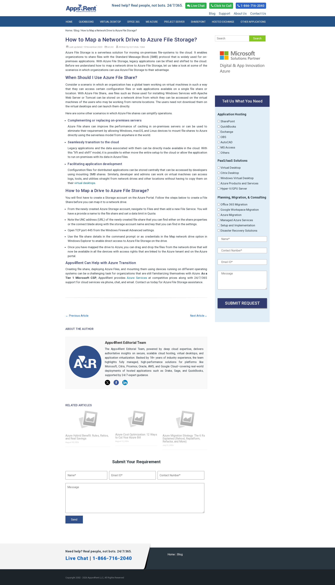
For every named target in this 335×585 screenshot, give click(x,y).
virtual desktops (84, 183)
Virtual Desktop (110, 21)
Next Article (198, 315)
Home (69, 21)
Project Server (174, 21)
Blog (212, 13)
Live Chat (197, 5)
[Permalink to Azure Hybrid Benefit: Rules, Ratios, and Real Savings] (87, 419)
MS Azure (152, 21)
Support (224, 13)
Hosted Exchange (223, 21)
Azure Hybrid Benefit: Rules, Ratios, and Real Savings (87, 437)
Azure (110, 47)
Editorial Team (137, 47)
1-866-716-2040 (252, 5)
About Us (240, 13)
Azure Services (137, 278)
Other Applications (253, 21)
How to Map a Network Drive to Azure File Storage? (131, 39)
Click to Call (222, 5)
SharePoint (198, 21)
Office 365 (133, 21)
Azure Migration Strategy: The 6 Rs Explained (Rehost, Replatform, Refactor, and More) (184, 438)
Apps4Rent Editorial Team (125, 343)
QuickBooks (86, 21)
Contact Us (258, 13)
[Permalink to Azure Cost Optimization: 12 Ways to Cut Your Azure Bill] (136, 419)
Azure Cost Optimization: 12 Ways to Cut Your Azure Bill (136, 436)
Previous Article (76, 315)
